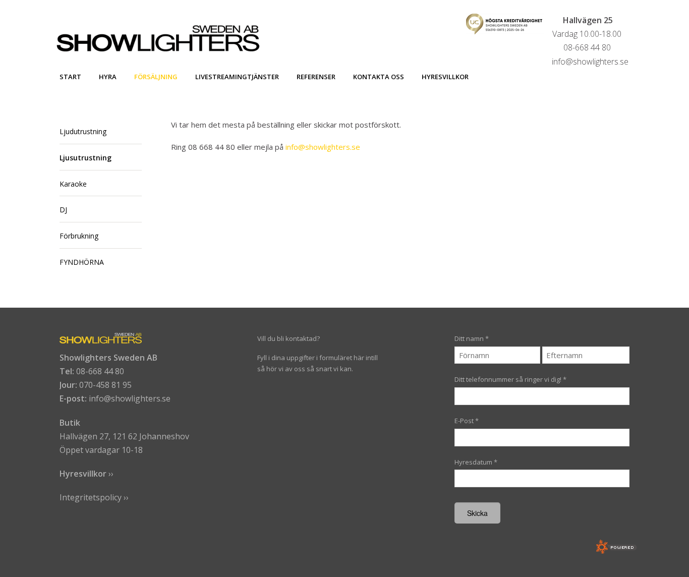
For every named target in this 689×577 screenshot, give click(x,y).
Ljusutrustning (85, 157)
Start (70, 76)
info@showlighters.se (322, 147)
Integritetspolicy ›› (94, 497)
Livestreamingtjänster (237, 76)
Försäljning (156, 76)
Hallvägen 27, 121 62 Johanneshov (124, 436)
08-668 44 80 (100, 371)
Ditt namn (471, 338)
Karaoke (73, 184)
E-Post (466, 420)
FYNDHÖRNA (82, 262)
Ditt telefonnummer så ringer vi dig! (510, 379)
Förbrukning (79, 236)
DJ (63, 209)
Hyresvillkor (445, 76)
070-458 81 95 (105, 384)
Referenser (316, 76)
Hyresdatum (475, 462)
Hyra (108, 76)
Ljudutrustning (83, 131)
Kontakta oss (378, 76)
